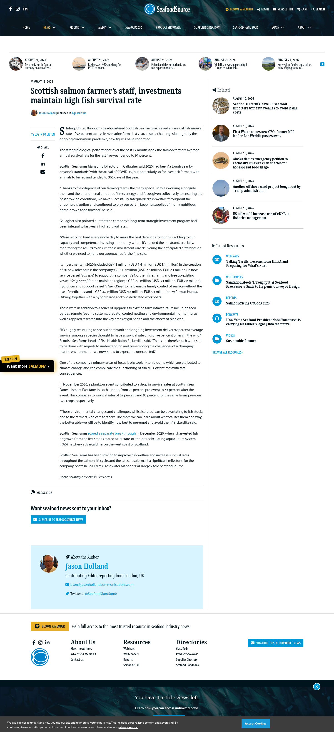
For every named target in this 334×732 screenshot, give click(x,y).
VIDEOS (230, 335)
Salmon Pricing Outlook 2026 (247, 303)
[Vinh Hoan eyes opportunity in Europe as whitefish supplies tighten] (205, 64)
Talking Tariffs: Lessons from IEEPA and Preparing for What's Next (257, 263)
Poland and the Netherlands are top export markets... (168, 66)
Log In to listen (45, 134)
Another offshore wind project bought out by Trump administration (267, 188)
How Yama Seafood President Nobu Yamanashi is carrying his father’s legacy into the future (263, 322)
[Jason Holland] (35, 112)
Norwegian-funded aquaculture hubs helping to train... (295, 66)
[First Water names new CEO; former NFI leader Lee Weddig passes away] (220, 133)
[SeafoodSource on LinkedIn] (25, 9)
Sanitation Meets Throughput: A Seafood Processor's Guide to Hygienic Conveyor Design (262, 284)
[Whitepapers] (219, 280)
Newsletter (285, 9)
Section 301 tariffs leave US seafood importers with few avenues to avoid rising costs (265, 108)
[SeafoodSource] (167, 9)
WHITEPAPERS (234, 276)
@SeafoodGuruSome (101, 593)
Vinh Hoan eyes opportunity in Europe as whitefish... (231, 66)
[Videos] (219, 339)
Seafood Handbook (245, 27)
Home (26, 27)
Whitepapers (131, 654)
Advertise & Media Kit (83, 654)
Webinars (129, 648)
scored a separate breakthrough (112, 433)
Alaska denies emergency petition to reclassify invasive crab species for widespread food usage (260, 163)
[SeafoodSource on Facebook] (10, 9)
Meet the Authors (81, 648)
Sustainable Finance (241, 341)
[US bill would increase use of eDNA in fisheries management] (220, 215)
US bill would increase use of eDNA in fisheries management (261, 215)
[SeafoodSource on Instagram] (18, 9)
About (302, 27)
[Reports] (219, 301)
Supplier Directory (206, 27)
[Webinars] (219, 259)
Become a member (241, 9)
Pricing (74, 27)
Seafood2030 (133, 27)
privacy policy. (128, 727)
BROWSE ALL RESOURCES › (227, 352)
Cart (304, 9)
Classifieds (182, 648)
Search (320, 9)
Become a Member (53, 626)
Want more (26, 366)
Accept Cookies (255, 723)
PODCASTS (232, 314)
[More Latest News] (322, 64)
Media (102, 27)
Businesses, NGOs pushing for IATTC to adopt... (104, 66)
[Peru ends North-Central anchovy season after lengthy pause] (16, 64)
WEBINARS (232, 256)
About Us (83, 642)
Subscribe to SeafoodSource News (60, 519)
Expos (275, 27)
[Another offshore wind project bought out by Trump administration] (220, 188)
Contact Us (77, 659)
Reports (128, 659)
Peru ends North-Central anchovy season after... (38, 66)
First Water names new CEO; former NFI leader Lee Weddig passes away (263, 133)
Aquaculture (79, 113)
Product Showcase (168, 27)
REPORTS (231, 297)
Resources (136, 642)
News (46, 27)
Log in (265, 9)
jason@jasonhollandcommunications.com (101, 584)
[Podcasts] (219, 318)
